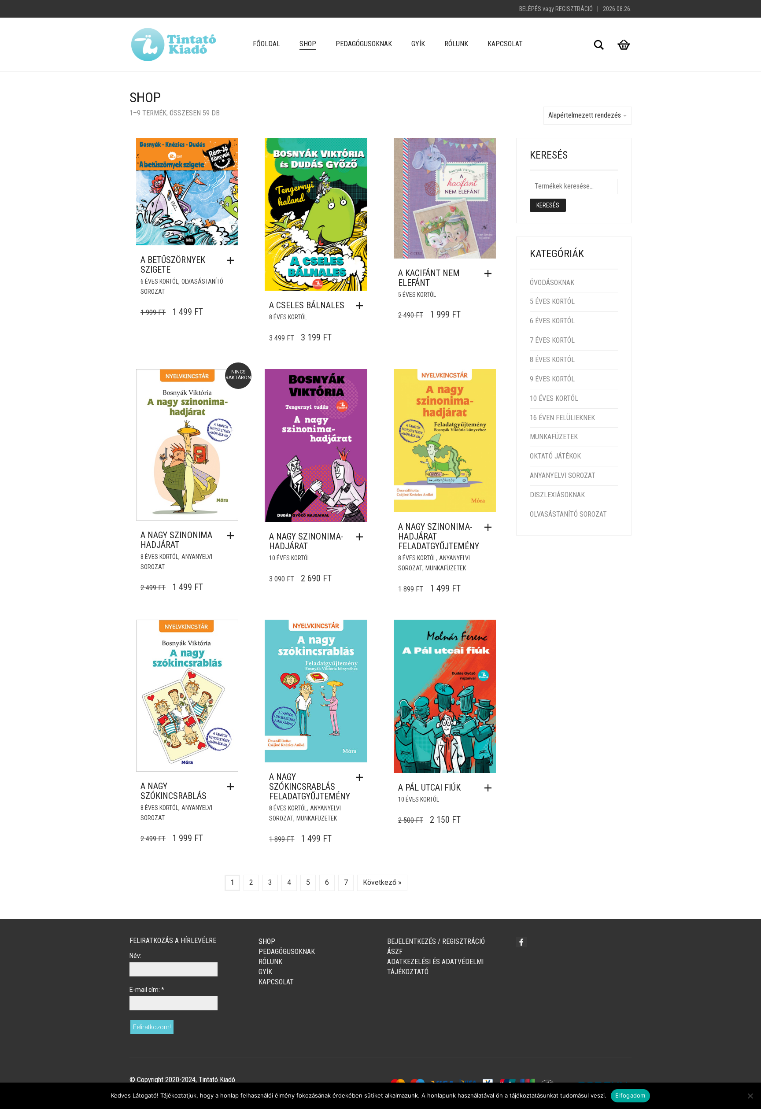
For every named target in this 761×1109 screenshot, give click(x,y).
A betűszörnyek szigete (172, 265)
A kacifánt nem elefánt (429, 278)
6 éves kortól (159, 281)
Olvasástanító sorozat (568, 514)
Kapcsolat (505, 44)
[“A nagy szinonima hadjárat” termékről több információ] (232, 536)
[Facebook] (521, 942)
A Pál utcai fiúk (429, 787)
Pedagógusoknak (364, 44)
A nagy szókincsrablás (173, 791)
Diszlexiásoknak (557, 495)
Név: (135, 955)
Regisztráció (574, 8)
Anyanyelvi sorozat (562, 475)
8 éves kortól (288, 317)
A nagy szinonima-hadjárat (306, 541)
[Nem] (750, 1095)
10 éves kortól (289, 558)
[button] (232, 260)
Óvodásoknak (552, 282)
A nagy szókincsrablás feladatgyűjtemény (309, 787)
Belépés (530, 8)
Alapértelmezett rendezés (584, 115)
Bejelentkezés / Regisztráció (436, 941)
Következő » (382, 882)
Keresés (547, 205)
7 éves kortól (552, 340)
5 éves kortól (417, 294)
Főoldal (266, 44)
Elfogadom (630, 1095)
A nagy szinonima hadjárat (176, 540)
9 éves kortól (552, 379)
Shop (307, 44)
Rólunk (456, 44)
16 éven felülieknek (562, 418)
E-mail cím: (146, 989)
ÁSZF (395, 951)
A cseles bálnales (306, 305)
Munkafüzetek (445, 568)
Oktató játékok (555, 456)
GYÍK (418, 44)
